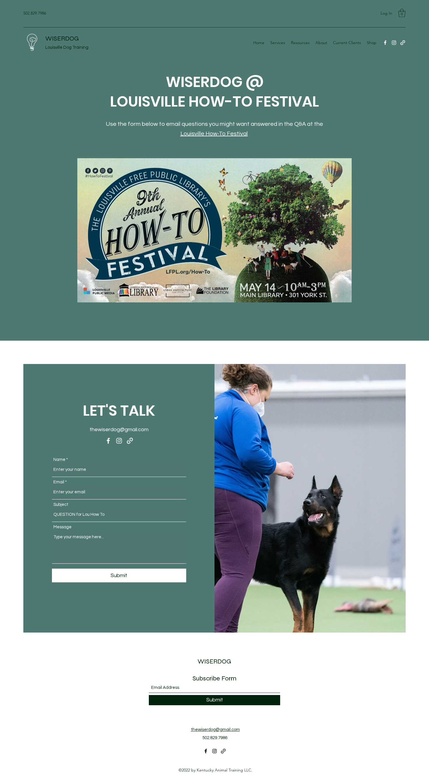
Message (62, 527)
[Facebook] (385, 43)
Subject (60, 504)
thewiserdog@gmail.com (119, 429)
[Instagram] (394, 43)
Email (58, 482)
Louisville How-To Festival (214, 134)
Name (59, 459)
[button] (401, 13)
